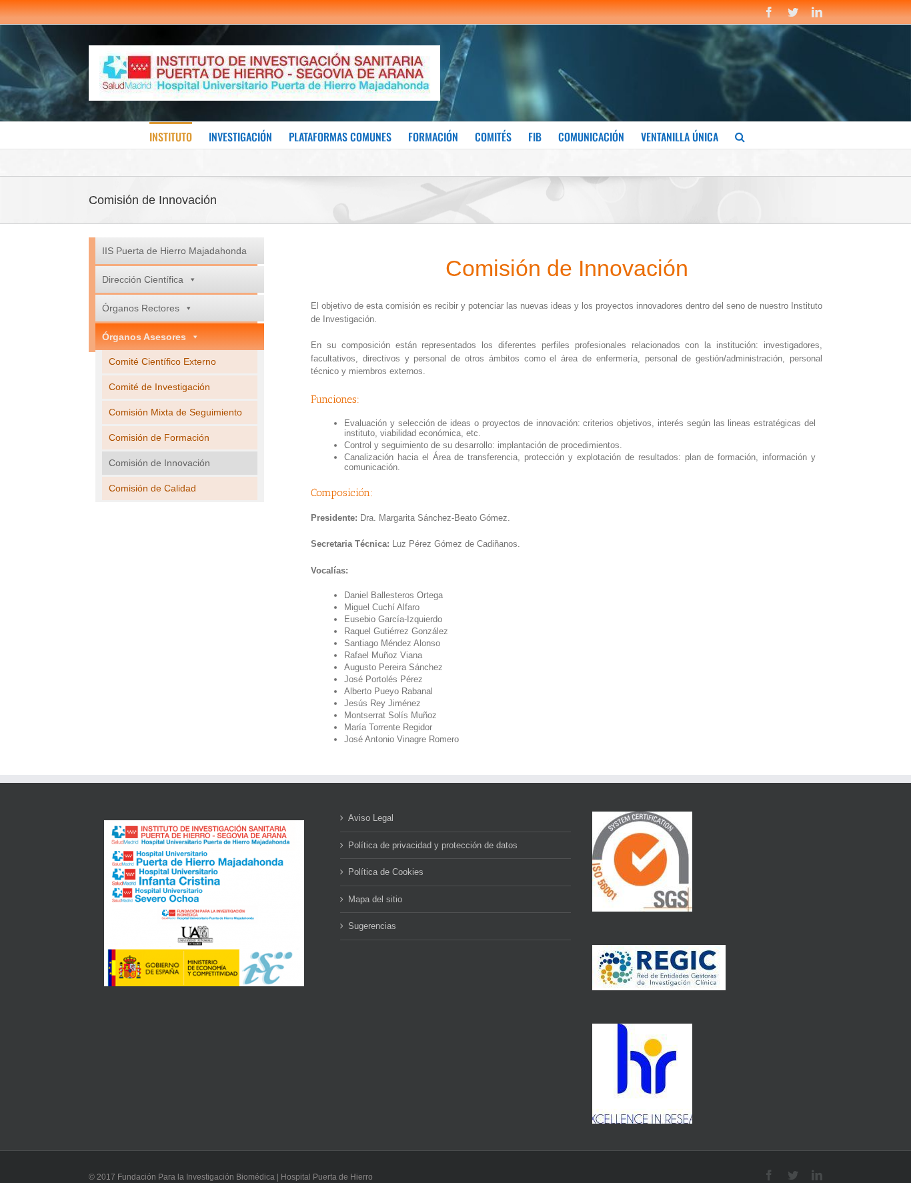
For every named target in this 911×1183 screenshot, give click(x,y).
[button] (740, 135)
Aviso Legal (370, 818)
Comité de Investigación (159, 386)
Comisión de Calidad (152, 488)
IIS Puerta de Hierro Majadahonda (174, 250)
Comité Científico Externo (162, 361)
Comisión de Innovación (159, 462)
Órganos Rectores (140, 308)
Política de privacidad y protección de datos (433, 845)
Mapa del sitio (375, 899)
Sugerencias (372, 926)
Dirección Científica (142, 279)
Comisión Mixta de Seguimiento (175, 412)
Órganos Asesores (144, 336)
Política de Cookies (385, 872)
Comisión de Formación (159, 437)
